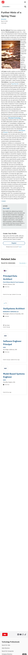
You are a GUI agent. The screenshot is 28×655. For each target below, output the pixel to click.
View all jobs (22, 263)
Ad (24, 654)
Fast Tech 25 (14, 84)
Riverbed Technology (15, 118)
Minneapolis (22, 130)
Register (14, 243)
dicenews (3, 19)
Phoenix (5, 132)
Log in (20, 246)
